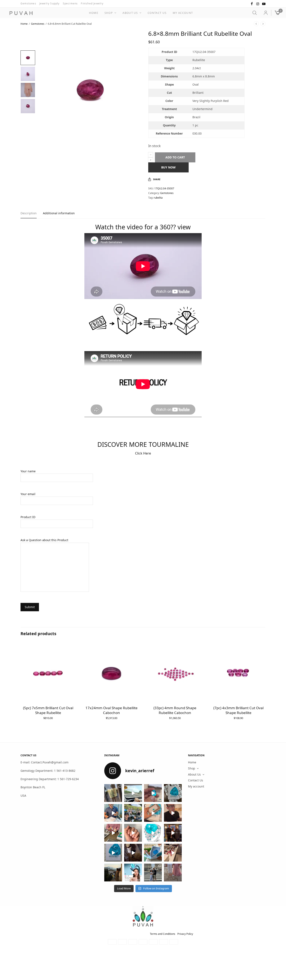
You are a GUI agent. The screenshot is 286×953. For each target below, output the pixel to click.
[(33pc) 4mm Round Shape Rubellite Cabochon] (174, 673)
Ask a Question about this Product (44, 540)
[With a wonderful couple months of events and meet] (173, 793)
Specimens (70, 3)
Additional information (59, 213)
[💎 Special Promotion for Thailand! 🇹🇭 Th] (113, 813)
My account (183, 13)
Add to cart (175, 157)
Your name (28, 471)
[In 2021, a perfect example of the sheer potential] (113, 833)
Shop (108, 13)
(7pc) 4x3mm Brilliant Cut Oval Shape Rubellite (238, 710)
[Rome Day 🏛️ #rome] (153, 872)
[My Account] (264, 13)
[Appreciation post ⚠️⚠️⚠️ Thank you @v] (173, 813)
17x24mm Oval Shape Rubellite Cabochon (111, 710)
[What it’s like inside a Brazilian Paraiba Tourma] (133, 853)
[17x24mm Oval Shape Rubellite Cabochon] (111, 673)
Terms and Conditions (162, 934)
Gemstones (28, 3)
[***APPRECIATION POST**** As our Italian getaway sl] (113, 872)
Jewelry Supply (49, 3)
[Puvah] (21, 13)
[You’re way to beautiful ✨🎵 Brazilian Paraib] (133, 833)
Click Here (143, 453)
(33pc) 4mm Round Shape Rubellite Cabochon (174, 710)
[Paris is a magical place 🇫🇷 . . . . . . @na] (173, 853)
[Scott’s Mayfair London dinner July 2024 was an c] (173, 833)
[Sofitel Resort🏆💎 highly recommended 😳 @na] (113, 793)
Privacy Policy (185, 934)
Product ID (28, 517)
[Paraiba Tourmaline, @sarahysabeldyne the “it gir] (133, 872)
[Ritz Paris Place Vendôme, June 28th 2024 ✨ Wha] (113, 853)
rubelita (158, 197)
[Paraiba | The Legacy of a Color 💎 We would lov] (153, 853)
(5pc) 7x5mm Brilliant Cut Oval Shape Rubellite (48, 710)
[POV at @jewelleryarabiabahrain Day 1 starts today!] (133, 793)
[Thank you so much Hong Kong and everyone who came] (153, 813)
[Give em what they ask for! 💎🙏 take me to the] (153, 793)
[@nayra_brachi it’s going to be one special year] (173, 872)
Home (93, 13)
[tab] (32, 215)
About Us (130, 13)
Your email (28, 494)
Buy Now (168, 167)
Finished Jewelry (92, 3)
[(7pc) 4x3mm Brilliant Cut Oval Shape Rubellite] (238, 673)
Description (29, 213)
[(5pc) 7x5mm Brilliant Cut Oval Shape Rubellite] (48, 673)
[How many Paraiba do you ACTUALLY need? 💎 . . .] (153, 833)
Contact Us (157, 13)
